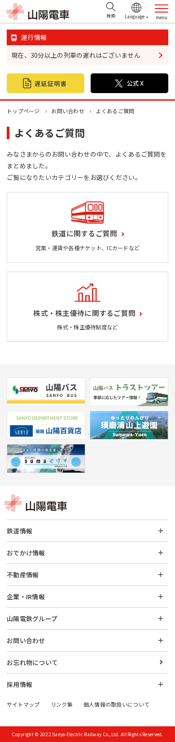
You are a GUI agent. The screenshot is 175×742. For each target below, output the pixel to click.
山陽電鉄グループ (32, 618)
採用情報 (19, 684)
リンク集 (62, 704)
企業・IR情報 (26, 596)
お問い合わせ (67, 111)
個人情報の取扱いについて (116, 704)
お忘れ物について (32, 662)
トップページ (23, 111)
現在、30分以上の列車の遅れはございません (75, 55)
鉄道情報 (19, 530)
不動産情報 (23, 574)
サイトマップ (23, 704)
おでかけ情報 (26, 552)
